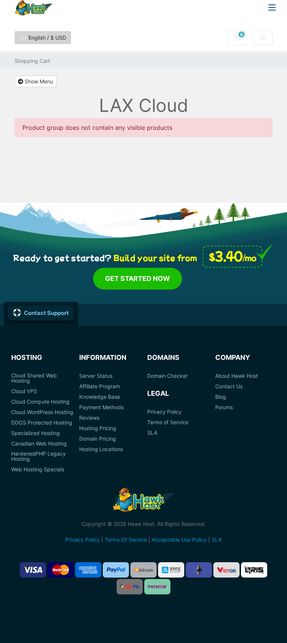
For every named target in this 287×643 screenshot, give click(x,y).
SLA (152, 432)
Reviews (89, 417)
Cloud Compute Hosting (40, 401)
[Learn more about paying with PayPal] (116, 570)
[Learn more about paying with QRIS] (254, 570)
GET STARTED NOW (137, 278)
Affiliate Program (99, 386)
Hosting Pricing (97, 428)
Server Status (95, 376)
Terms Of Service (126, 539)
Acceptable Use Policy (179, 539)
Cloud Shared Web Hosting (34, 378)
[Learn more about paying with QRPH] (130, 586)
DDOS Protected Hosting (41, 422)
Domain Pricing (97, 438)
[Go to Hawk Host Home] (33, 7)
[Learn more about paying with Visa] (33, 570)
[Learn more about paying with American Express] (88, 570)
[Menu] (272, 7)
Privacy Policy (164, 411)
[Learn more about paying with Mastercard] (60, 570)
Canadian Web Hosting (39, 443)
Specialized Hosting (35, 433)
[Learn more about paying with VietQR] (226, 570)
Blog (220, 396)
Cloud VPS (24, 391)
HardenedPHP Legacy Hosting (38, 456)
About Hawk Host (236, 376)
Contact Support (46, 312)
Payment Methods (101, 407)
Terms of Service (167, 422)
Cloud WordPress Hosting (42, 412)
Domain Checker (167, 376)
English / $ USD (46, 37)
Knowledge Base (99, 396)
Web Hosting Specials (37, 469)
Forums (224, 407)
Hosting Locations (101, 449)
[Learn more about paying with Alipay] (171, 570)
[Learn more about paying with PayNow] (157, 586)
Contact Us (229, 386)
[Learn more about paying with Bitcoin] (143, 570)
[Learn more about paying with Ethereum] (199, 570)
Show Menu (38, 81)
